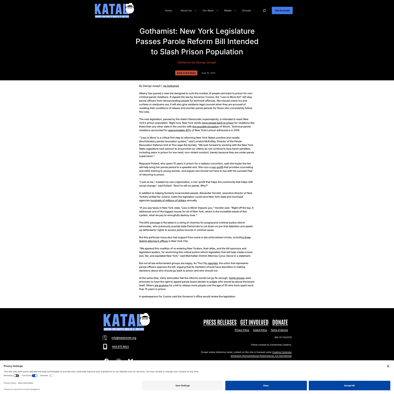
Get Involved (282, 10)
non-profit (217, 167)
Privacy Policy (242, 330)
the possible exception (205, 126)
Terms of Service (279, 330)
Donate (280, 322)
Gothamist (184, 62)
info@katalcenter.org (124, 337)
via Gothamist (171, 85)
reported (213, 263)
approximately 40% (179, 130)
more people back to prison (218, 122)
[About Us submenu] (195, 10)
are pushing (162, 285)
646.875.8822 (120, 346)
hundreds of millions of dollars (168, 200)
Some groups (237, 277)
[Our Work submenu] (217, 10)
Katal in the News (186, 73)
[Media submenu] (235, 10)
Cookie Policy (260, 330)
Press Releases (220, 322)
